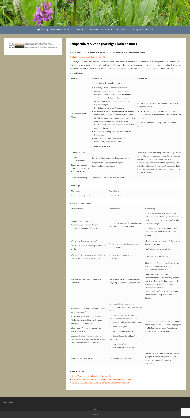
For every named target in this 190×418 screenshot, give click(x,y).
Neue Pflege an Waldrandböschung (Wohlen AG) (91, 376)
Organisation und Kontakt (99, 29)
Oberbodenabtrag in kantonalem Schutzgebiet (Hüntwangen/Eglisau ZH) (100, 383)
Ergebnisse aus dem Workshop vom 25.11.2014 (88, 57)
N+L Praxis (121, 29)
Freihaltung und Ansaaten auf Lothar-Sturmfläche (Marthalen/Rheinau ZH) (101, 379)
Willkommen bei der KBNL (61, 29)
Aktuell (80, 29)
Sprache (40, 29)
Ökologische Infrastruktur (142, 29)
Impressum (8, 403)
